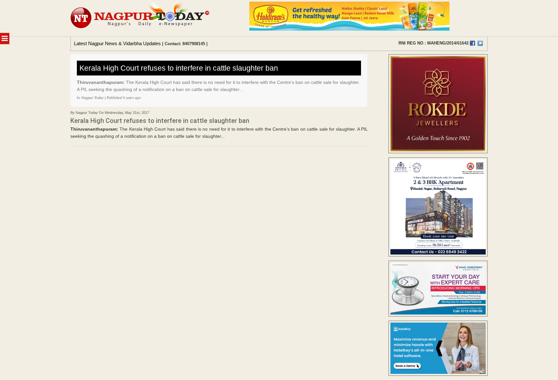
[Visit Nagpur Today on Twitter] (480, 43)
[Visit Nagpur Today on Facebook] (472, 43)
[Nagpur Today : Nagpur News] (140, 18)
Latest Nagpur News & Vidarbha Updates (117, 43)
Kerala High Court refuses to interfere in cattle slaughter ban (178, 68)
